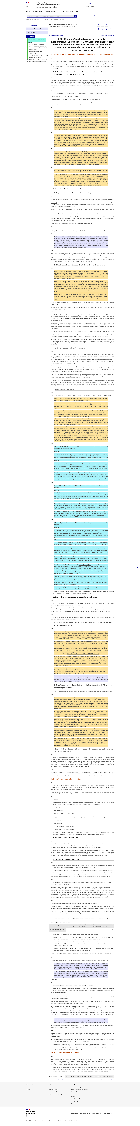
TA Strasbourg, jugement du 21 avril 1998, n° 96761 (81, 423)
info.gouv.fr (74, 1113)
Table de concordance (53, 1089)
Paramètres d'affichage (76, 1120)
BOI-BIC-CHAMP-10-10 (75, 573)
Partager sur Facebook (98, 29)
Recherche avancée (90, 16)
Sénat (72, 1103)
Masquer (31, 36)
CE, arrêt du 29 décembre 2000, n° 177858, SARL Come (82, 654)
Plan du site (51, 1120)
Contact (28, 1089)
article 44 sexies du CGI (64, 303)
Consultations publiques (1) (50, 11)
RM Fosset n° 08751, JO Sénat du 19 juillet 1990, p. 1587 (70, 247)
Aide (27, 1087)
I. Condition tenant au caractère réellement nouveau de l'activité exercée (37, 40)
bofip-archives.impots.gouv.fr (55, 1094)
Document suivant (106, 35)
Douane (72, 1094)
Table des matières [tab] (32, 25)
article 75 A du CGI (84, 565)
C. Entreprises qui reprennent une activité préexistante (38, 56)
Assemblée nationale (75, 1087)
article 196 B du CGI (60, 969)
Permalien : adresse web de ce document (106, 25)
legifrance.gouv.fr (96, 1113)
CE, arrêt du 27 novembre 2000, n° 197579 (74, 181)
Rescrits (62, 11)
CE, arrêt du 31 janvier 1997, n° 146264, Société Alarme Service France (74, 146)
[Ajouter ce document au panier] (102, 25)
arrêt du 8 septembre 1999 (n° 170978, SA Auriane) (82, 281)
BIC (42, 19)
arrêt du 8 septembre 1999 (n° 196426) (70, 271)
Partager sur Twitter (102, 29)
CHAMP (47, 19)
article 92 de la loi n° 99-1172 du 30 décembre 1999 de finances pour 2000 (81, 274)
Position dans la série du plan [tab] (34, 29)
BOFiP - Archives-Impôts (72, 11)
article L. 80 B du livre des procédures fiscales (91, 1069)
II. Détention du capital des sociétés (37, 59)
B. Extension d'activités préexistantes (35, 52)
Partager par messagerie (110, 29)
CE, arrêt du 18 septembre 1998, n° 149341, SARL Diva (77, 645)
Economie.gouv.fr (74, 1098)
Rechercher (75, 16)
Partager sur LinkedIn (106, 29)
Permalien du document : (56, 1076)
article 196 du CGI (80, 967)
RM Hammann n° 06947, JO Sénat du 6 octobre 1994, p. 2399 (89, 1022)
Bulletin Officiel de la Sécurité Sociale (79, 1089)
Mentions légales (43, 1120)
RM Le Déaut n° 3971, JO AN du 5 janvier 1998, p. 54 (82, 969)
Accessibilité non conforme (32, 1120)
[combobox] (50, 16)
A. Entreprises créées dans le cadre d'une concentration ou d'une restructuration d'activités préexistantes (38, 46)
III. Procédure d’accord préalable (36, 61)
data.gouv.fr (107, 1113)
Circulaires (73, 1091)
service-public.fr (84, 1113)
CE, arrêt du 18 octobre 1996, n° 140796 (70, 705)
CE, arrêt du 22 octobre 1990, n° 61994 (75, 673)
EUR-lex (72, 1096)
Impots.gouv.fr (74, 1101)
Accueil (28, 11)
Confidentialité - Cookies (61, 1120)
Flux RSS (50, 1087)
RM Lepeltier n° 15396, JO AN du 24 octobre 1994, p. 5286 (89, 977)
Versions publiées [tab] (31, 32)
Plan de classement (37, 11)
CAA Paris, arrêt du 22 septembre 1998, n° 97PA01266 (76, 180)
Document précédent (56, 35)
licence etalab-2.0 (56, 1124)
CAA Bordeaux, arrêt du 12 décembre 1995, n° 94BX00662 (75, 716)
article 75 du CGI (87, 593)
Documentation (52, 1091)
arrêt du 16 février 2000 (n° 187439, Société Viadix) (80, 294)
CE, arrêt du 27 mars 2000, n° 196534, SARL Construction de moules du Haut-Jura (81, 163)
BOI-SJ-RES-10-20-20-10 (104, 1071)
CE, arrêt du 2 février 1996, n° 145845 (78, 116)
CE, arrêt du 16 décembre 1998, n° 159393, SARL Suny (70, 140)
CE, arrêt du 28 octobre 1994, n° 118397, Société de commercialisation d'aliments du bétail (81, 638)
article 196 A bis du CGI (96, 967)
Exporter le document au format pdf (98, 25)
